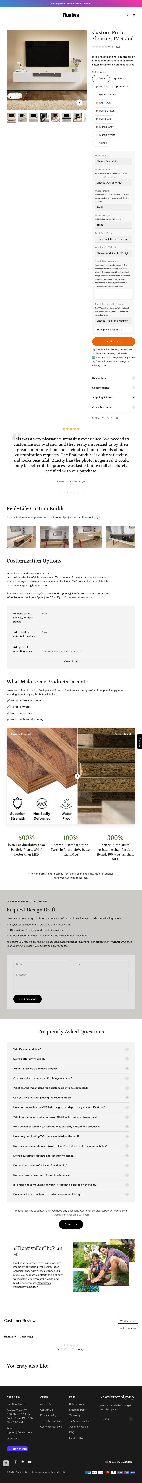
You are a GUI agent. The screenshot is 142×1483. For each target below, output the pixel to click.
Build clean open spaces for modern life (45, 1472)
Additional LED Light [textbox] (105, 247)
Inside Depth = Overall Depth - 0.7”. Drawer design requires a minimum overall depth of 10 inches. (112, 198)
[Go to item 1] (11, 118)
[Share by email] (117, 417)
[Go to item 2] (22, 118)
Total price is (109, 329)
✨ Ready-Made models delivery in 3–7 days (71, 3)
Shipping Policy (78, 1409)
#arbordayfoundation (25, 1286)
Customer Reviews (51, 1426)
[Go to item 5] (55, 118)
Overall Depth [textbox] (112, 196)
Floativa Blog (76, 1438)
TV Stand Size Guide (81, 1421)
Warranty (75, 1415)
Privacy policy (48, 1415)
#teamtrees (44, 1282)
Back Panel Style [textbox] (103, 233)
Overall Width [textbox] (112, 173)
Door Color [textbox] (101, 155)
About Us (45, 1404)
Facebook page (91, 517)
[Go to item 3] (33, 118)
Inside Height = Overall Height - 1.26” (109, 219)
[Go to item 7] (77, 118)
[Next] (101, 3)
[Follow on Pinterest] (23, 1462)
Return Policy (76, 1404)
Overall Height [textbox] (109, 217)
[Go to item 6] (66, 118)
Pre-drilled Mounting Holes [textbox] (112, 309)
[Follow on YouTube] (30, 1462)
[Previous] (40, 3)
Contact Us (71, 1224)
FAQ (71, 1432)
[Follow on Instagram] (15, 1462)
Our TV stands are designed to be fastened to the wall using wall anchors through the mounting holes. (112, 311)
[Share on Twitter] (107, 417)
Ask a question (128, 1328)
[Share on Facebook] (103, 417)
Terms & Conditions (51, 1421)
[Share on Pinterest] (112, 417)
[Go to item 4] (44, 118)
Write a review (128, 1320)
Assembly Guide (78, 1426)
